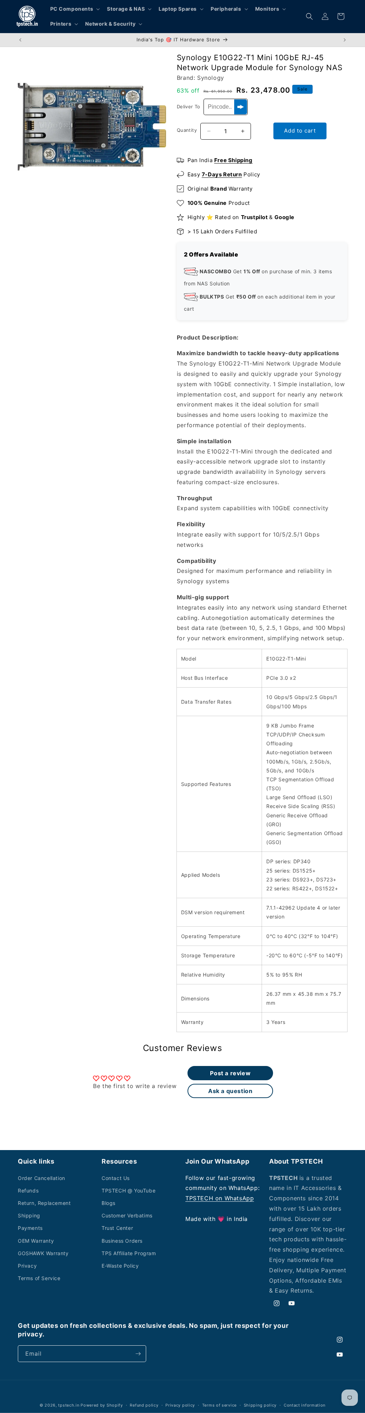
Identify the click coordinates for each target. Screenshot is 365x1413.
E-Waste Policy (120, 1266)
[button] (74, 8)
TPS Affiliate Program (129, 1253)
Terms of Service (39, 1278)
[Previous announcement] (20, 40)
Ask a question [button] (230, 1090)
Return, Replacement (44, 1203)
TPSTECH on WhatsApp (219, 1198)
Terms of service (219, 1405)
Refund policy (144, 1405)
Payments (30, 1228)
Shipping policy (260, 1405)
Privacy (27, 1266)
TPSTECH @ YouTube (128, 1190)
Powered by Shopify (102, 1405)
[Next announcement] (345, 40)
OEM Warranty (36, 1241)
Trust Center (117, 1228)
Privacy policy (180, 1405)
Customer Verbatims (127, 1215)
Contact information (304, 1405)
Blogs (108, 1203)
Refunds (28, 1190)
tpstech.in (68, 1405)
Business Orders (122, 1241)
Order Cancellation (41, 1178)
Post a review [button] (230, 1073)
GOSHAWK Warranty (43, 1253)
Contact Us (116, 1178)
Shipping (29, 1215)
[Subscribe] (138, 1353)
